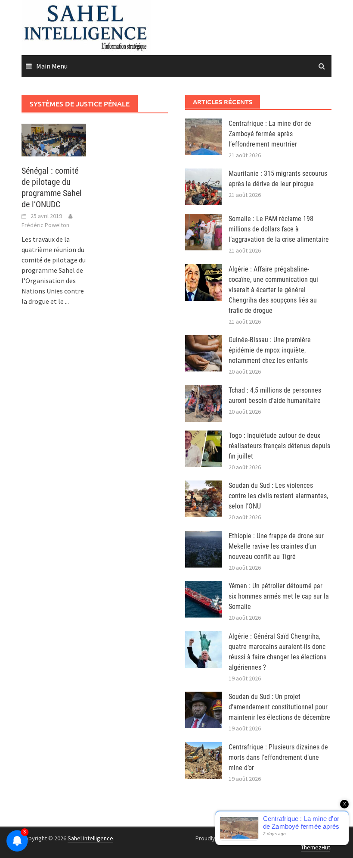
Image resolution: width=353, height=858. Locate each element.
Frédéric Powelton (45, 225)
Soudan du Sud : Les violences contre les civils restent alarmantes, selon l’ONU (278, 495)
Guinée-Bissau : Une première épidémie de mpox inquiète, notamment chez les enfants (270, 350)
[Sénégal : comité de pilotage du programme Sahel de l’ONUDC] (54, 139)
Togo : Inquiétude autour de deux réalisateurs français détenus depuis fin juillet (279, 445)
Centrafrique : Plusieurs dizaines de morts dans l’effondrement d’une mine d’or (278, 757)
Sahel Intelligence (90, 838)
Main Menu (52, 66)
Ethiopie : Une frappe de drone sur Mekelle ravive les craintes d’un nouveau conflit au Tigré (276, 546)
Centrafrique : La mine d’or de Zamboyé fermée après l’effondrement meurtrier (270, 133)
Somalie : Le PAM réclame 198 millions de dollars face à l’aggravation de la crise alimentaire (279, 229)
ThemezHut (315, 847)
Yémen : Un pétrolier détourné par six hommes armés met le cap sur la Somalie (279, 596)
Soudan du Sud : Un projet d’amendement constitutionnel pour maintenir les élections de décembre (279, 707)
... (67, 301)
